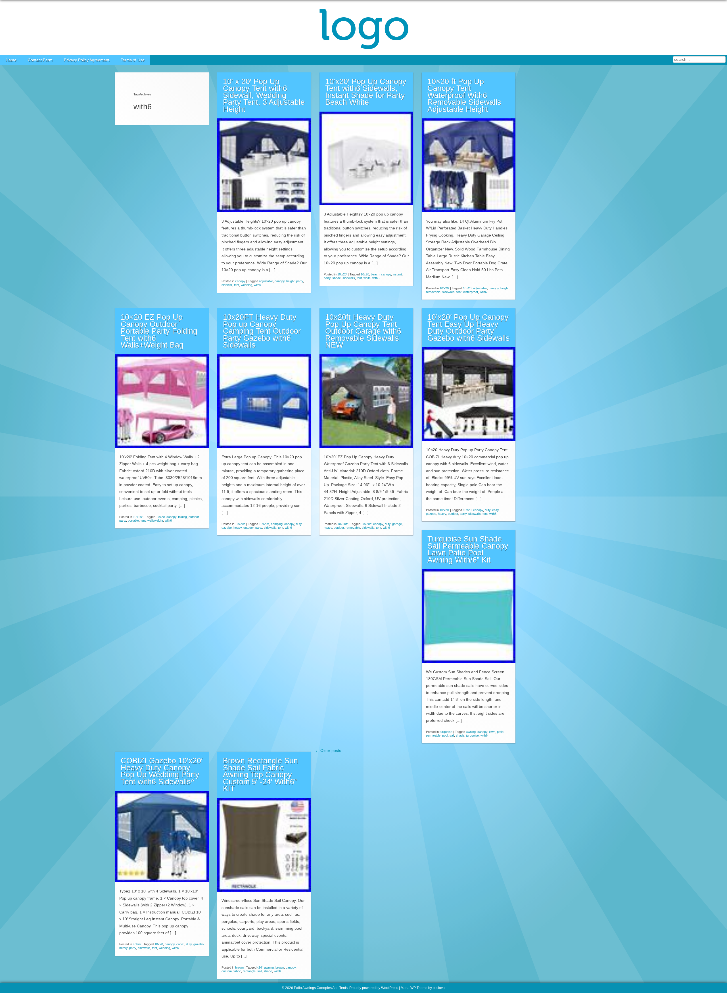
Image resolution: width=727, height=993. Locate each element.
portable (133, 520)
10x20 (365, 274)
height (290, 281)
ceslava (439, 988)
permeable (433, 735)
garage (397, 524)
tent (236, 285)
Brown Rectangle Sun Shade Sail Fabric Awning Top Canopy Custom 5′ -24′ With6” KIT (260, 774)
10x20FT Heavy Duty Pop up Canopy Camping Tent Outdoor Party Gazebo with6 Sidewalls (262, 331)
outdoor (194, 517)
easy (495, 510)
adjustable (266, 281)
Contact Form (40, 60)
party (299, 281)
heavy (237, 527)
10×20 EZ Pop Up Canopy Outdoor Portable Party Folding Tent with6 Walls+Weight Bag (159, 331)
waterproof (470, 292)
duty (299, 524)
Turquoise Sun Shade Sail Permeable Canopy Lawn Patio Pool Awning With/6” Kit (467, 549)
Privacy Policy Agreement (86, 60)
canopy (240, 281)
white (367, 278)
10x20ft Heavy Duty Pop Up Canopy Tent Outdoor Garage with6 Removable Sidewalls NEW (363, 331)
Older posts (328, 751)
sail (452, 735)
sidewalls (348, 278)
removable (433, 292)
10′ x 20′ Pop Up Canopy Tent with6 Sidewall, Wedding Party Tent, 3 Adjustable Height (264, 95)
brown (239, 967)
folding (182, 517)
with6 (257, 285)
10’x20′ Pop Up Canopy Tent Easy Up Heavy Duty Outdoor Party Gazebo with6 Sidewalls (468, 328)
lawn (492, 731)
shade (336, 278)
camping (277, 524)
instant (397, 274)
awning (471, 731)
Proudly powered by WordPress (373, 988)
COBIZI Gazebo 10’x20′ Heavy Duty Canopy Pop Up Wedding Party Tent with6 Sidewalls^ (161, 771)
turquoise (446, 731)
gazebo (227, 527)
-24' (259, 967)
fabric (237, 971)
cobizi (137, 944)
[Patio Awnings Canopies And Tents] (363, 27)
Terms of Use (133, 60)
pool (445, 735)
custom (227, 971)
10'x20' (342, 274)
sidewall (227, 285)
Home (11, 60)
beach (375, 274)
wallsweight (155, 520)
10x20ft (240, 524)
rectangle (249, 971)
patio (500, 731)
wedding (246, 285)
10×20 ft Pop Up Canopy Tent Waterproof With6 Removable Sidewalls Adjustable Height (464, 95)
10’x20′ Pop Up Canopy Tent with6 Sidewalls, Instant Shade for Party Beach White (365, 92)
